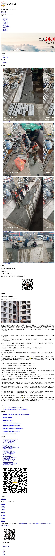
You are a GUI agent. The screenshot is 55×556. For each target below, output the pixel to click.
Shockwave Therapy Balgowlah (10, 463)
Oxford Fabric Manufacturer (9, 440)
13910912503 (3, 12)
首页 (4, 55)
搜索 (2, 15)
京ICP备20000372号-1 (24, 523)
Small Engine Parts (7, 458)
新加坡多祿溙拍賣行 (8, 448)
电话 (4, 550)
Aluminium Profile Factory (9, 442)
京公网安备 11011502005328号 (40, 523)
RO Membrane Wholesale (8, 446)
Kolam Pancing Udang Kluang (9, 457)
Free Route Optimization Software (10, 439)
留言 (4, 552)
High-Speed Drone (7, 456)
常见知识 (8, 26)
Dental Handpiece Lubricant (9, 459)
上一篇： (13, 407)
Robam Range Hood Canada (9, 452)
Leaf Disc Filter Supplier (8, 441)
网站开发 (3, 525)
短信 (4, 554)
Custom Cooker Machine (8, 453)
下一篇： (15, 409)
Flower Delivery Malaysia (8, 454)
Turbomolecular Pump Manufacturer (11, 447)
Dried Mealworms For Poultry (9, 443)
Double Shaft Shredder (8, 462)
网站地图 (49, 523)
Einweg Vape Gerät (7, 445)
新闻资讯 (5, 57)
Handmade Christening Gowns (9, 460)
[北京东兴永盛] (27, 4)
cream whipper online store (9, 451)
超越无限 (7, 525)
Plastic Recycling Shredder (9, 464)
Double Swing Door (7, 450)
